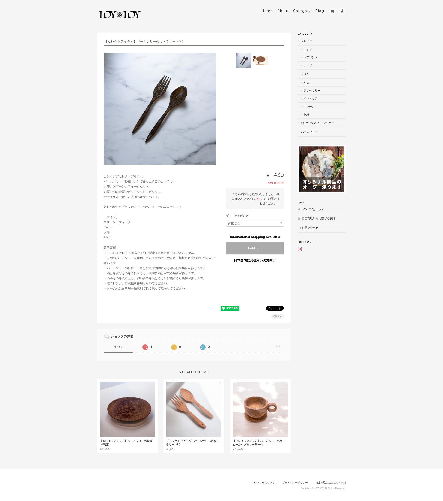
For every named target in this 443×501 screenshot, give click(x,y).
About (283, 11)
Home (267, 11)
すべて (118, 346)
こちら (258, 198)
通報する (277, 316)
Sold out (255, 248)
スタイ (308, 49)
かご (306, 82)
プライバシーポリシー (295, 482)
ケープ (308, 65)
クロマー (306, 40)
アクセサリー (312, 90)
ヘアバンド (310, 57)
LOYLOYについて (313, 209)
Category (302, 11)
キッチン (309, 106)
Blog (319, 11)
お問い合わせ (310, 227)
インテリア (310, 98)
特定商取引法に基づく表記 (318, 218)
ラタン (305, 73)
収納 (306, 114)
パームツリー (309, 131)
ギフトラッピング (237, 215)
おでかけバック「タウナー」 (319, 122)
